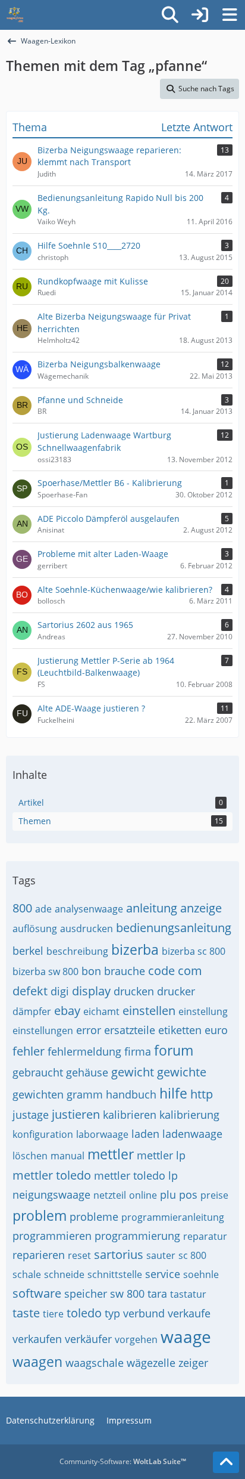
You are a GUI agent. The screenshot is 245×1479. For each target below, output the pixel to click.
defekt (30, 991)
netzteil (109, 1195)
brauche (124, 971)
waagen (37, 1361)
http (201, 1094)
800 (22, 908)
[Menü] (229, 15)
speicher (85, 1293)
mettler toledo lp (136, 1175)
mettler (110, 1154)
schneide (64, 1274)
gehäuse (87, 1072)
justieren (76, 1114)
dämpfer (31, 1011)
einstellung (203, 1011)
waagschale (94, 1363)
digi (60, 991)
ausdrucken (86, 928)
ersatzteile (129, 1030)
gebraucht (37, 1072)
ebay (67, 1010)
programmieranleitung (172, 1217)
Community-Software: (122, 1461)
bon (91, 971)
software (36, 1293)
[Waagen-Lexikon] (15, 15)
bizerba (135, 949)
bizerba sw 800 (45, 971)
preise (214, 1195)
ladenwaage (192, 1134)
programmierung (137, 1236)
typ (112, 1313)
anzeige (201, 908)
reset (79, 1255)
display (91, 991)
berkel (27, 950)
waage (186, 1336)
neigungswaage (51, 1194)
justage (30, 1114)
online (143, 1195)
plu (168, 1194)
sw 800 (127, 1293)
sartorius (118, 1254)
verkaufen (37, 1339)
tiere (53, 1313)
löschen (30, 1155)
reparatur (205, 1236)
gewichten (38, 1094)
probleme (94, 1216)
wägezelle (151, 1363)
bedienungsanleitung (173, 928)
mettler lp (161, 1155)
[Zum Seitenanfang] (226, 1462)
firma (137, 1051)
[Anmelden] (200, 15)
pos (188, 1194)
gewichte (181, 1072)
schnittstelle (114, 1274)
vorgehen (136, 1339)
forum (173, 1050)
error (88, 1030)
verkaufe (189, 1313)
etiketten (180, 1030)
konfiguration (42, 1134)
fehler (28, 1051)
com (190, 971)
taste (26, 1313)
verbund (144, 1313)
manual (67, 1155)
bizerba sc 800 (193, 951)
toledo (84, 1313)
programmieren (52, 1236)
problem (39, 1215)
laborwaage (102, 1134)
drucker (176, 991)
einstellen (148, 1010)
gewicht (132, 1072)
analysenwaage (89, 908)
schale (26, 1274)
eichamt (101, 1011)
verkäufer (88, 1339)
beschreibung (77, 951)
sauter (160, 1255)
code (161, 971)
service (162, 1274)
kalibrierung (189, 1114)
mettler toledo (51, 1175)
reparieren (38, 1255)
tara (157, 1293)
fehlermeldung (84, 1051)
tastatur (188, 1294)
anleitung (151, 908)
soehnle (201, 1274)
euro (216, 1030)
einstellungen (42, 1030)
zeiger (193, 1363)
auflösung (34, 928)
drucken (134, 991)
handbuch (131, 1094)
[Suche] (170, 15)
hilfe (173, 1093)
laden (145, 1134)
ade (43, 908)
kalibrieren (129, 1114)
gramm (85, 1094)
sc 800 (192, 1255)
